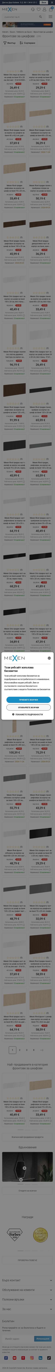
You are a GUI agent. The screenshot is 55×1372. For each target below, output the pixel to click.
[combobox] (49, 658)
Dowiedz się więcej (12, 693)
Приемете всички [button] (28, 700)
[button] (27, 714)
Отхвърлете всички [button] (28, 707)
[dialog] (27, 686)
